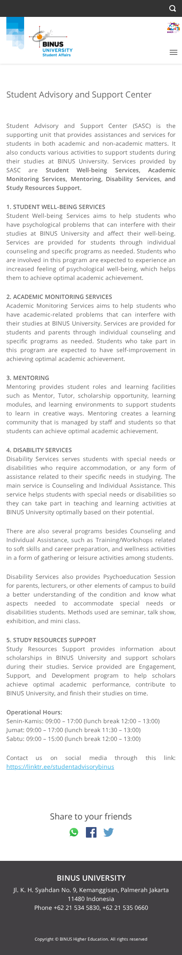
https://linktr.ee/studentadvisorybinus (60, 766)
